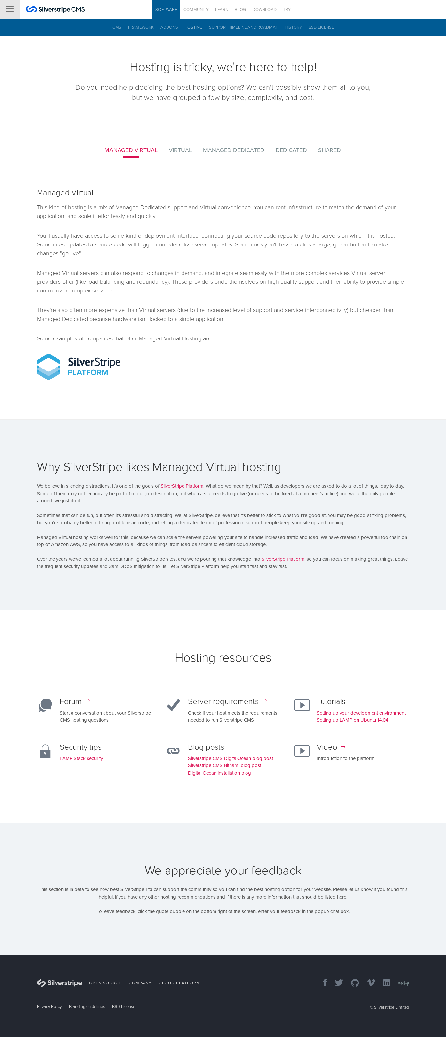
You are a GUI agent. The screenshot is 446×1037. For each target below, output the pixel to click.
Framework (141, 27)
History (293, 27)
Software (166, 9)
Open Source (105, 983)
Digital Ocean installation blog (219, 773)
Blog (240, 9)
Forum (71, 701)
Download (264, 9)
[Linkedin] (383, 983)
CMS (116, 27)
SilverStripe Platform (182, 486)
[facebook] (322, 983)
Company (140, 983)
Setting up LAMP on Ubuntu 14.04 (352, 720)
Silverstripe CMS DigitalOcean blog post (230, 758)
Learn (221, 9)
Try (287, 9)
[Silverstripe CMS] (55, 10)
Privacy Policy (49, 1006)
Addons (169, 27)
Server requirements (223, 701)
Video (327, 747)
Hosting (193, 27)
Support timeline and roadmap (243, 27)
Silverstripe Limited (391, 1007)
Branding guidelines (87, 1006)
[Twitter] (335, 983)
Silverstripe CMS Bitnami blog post (224, 765)
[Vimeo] (367, 983)
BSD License (321, 27)
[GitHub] (351, 983)
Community (196, 9)
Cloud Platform (179, 983)
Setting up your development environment (361, 713)
